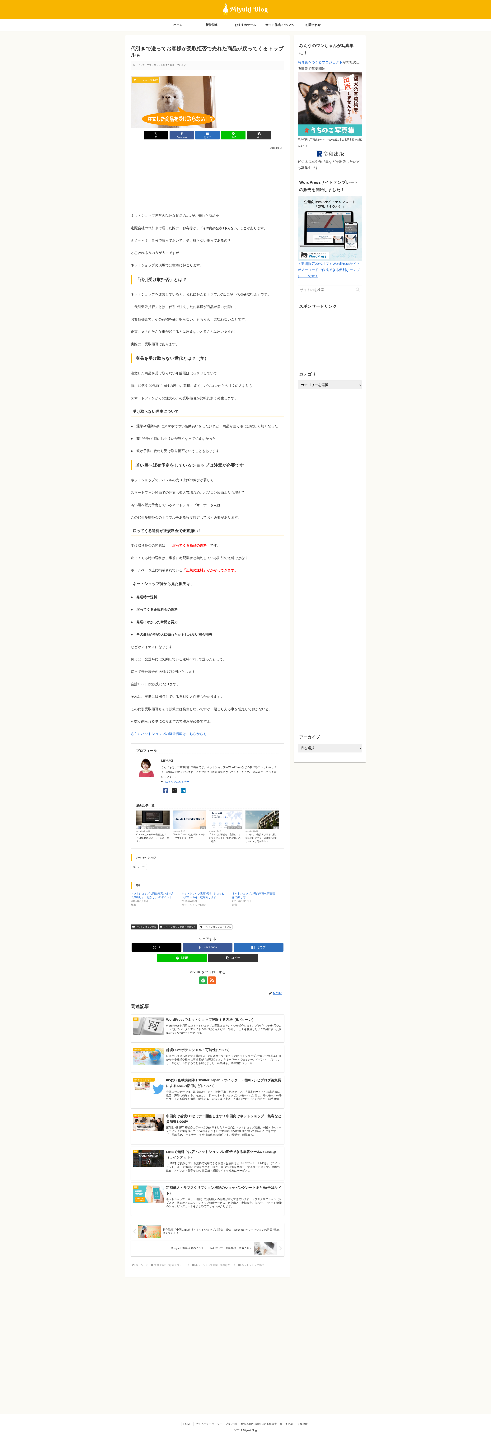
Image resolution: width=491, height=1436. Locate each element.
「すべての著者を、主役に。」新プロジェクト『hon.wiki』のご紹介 (225, 838)
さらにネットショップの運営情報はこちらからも (169, 734)
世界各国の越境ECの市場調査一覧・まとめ (267, 1423)
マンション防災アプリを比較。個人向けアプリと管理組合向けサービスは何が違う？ (261, 838)
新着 (203, 828)
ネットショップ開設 (146, 926)
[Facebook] (165, 791)
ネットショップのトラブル (217, 926)
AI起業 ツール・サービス (158, 828)
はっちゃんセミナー (177, 781)
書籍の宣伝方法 (234, 828)
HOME (187, 1423)
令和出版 (302, 1423)
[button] (259, 135)
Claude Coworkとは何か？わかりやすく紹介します (189, 836)
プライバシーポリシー (208, 1423)
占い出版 (231, 1423)
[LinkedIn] (183, 791)
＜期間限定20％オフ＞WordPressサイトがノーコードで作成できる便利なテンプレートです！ (329, 270)
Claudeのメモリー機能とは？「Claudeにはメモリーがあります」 (152, 838)
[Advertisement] (207, 179)
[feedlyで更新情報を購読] (203, 980)
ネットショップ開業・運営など (180, 926)
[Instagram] (174, 791)
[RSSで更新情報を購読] (212, 980)
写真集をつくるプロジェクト (320, 62)
